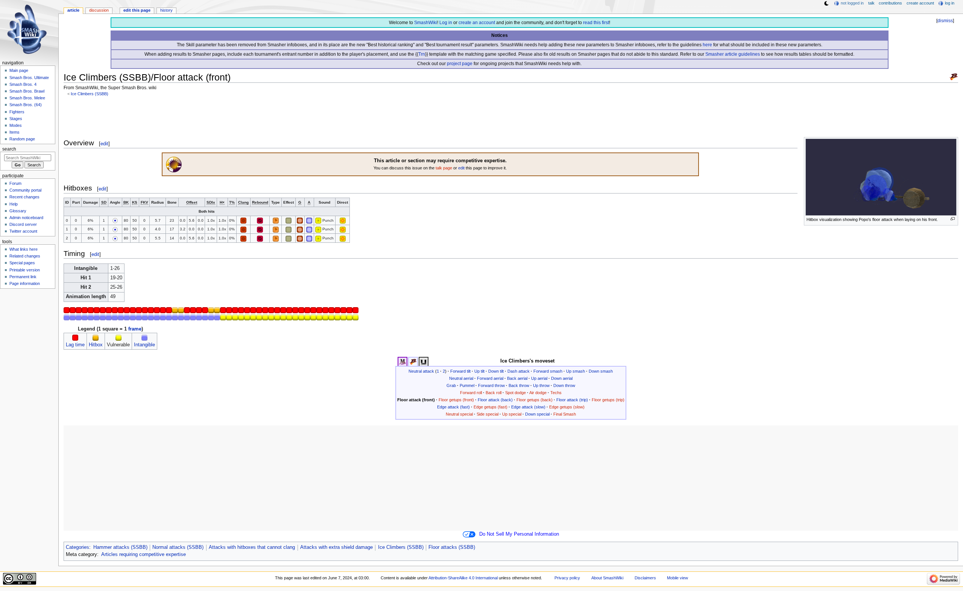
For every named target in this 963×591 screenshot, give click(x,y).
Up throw (541, 385)
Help (13, 204)
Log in (445, 22)
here (707, 44)
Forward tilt (460, 371)
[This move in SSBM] (402, 361)
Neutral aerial (461, 378)
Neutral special (459, 414)
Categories (77, 547)
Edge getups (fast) (490, 407)
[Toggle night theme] (826, 3)
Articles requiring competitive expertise (143, 554)
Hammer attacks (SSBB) (120, 547)
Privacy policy (567, 578)
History (166, 10)
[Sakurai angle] (115, 220)
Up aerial (539, 378)
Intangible (144, 344)
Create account (920, 3)
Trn (421, 54)
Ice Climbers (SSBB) (89, 93)
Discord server (23, 224)
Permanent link (22, 276)
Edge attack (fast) (453, 407)
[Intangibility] (144, 337)
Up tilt (479, 371)
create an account (477, 22)
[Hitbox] (96, 337)
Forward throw (491, 385)
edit (104, 143)
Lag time (75, 344)
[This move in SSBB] (413, 361)
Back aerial (517, 378)
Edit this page (136, 10)
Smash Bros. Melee (27, 98)
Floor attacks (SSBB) (451, 547)
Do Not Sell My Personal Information (519, 534)
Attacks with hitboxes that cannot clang (252, 547)
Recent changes (24, 197)
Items (14, 132)
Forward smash (547, 371)
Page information (24, 283)
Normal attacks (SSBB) (178, 547)
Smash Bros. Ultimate (29, 77)
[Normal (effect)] (289, 220)
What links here (23, 249)
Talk (871, 3)
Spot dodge (515, 392)
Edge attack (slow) (528, 407)
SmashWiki (425, 22)
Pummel (467, 385)
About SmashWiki (607, 578)
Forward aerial (490, 378)
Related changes (24, 256)
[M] (318, 220)
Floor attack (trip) (572, 400)
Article (73, 10)
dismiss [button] (945, 20)
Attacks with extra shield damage (336, 547)
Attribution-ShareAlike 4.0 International (463, 578)
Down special (537, 414)
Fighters (16, 112)
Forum (15, 183)
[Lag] (75, 337)
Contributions (890, 3)
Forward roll (471, 392)
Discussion (99, 10)
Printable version (24, 270)
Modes (15, 125)
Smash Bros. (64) (25, 104)
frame (134, 329)
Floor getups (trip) (608, 400)
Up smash (575, 371)
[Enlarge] (952, 219)
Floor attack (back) (495, 400)
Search (9, 149)
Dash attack (518, 371)
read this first (596, 22)
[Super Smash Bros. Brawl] (953, 76)
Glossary (17, 211)
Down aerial (562, 378)
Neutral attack (421, 371)
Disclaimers (645, 578)
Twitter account (23, 231)
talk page (444, 168)
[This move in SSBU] (423, 361)
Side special (487, 414)
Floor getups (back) (534, 400)
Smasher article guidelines (732, 54)
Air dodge (538, 392)
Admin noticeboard (26, 217)
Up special (511, 414)
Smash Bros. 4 (22, 84)
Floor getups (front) (456, 400)
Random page (22, 139)
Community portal (25, 190)
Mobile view (677, 578)
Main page (18, 70)
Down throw (564, 385)
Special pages (22, 262)
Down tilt (496, 371)
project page (459, 63)
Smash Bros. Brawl (26, 91)
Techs (556, 392)
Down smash (601, 371)
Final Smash (564, 414)
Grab (451, 385)
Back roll (493, 392)
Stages (15, 118)
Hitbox (96, 344)
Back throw (519, 385)
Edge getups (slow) (567, 407)
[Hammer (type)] (276, 220)
